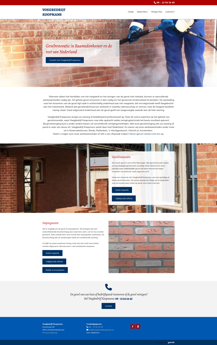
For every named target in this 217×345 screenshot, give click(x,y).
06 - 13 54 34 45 (166, 2)
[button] (65, 60)
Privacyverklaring (49, 333)
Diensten (141, 12)
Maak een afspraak (120, 177)
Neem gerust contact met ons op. (147, 133)
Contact (170, 12)
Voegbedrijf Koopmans (53, 12)
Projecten (156, 12)
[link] (141, 12)
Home (131, 12)
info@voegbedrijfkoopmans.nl (101, 330)
